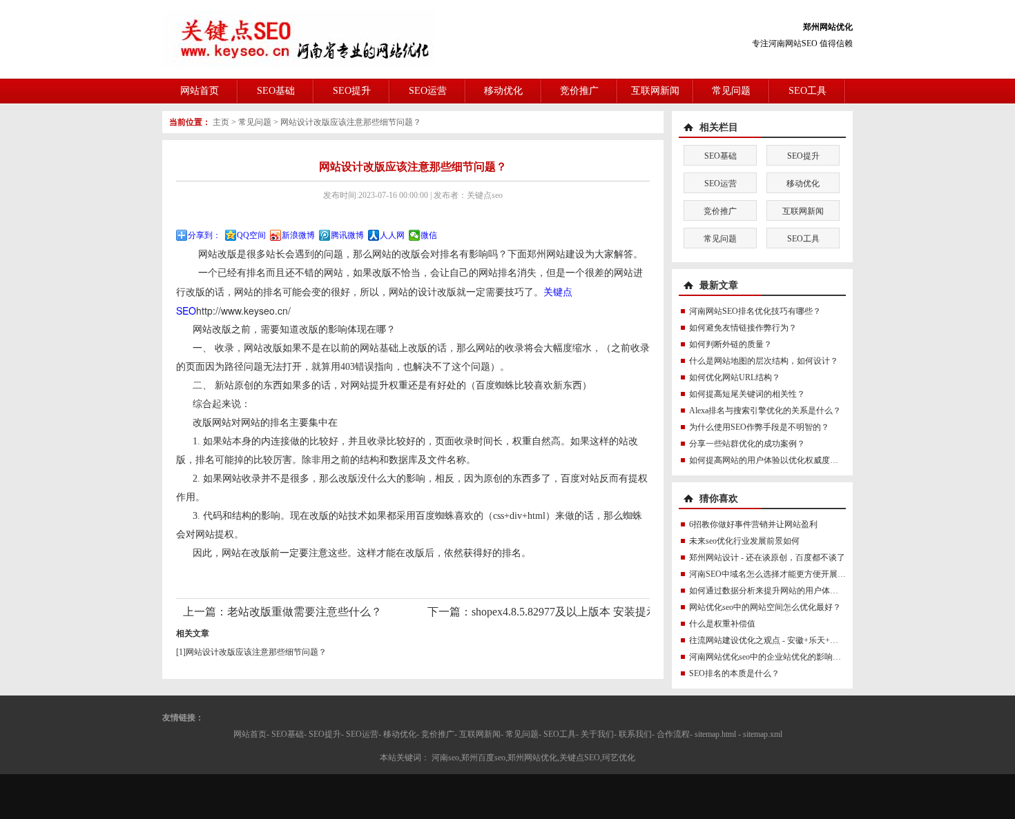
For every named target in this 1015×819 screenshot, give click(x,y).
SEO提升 (352, 91)
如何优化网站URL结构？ (734, 377)
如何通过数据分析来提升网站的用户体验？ (768, 590)
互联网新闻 (655, 91)
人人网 (392, 235)
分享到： (204, 235)
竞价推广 (579, 91)
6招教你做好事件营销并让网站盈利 (753, 524)
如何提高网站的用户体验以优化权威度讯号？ (772, 460)
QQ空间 (251, 235)
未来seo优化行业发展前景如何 (744, 541)
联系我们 (635, 734)
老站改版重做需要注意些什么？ (304, 612)
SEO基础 (276, 91)
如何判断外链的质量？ (730, 344)
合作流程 (673, 734)
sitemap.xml (762, 734)
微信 (428, 235)
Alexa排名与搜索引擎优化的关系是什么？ (765, 410)
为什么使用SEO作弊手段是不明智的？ (759, 427)
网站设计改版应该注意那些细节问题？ (350, 122)
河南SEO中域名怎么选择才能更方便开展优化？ (775, 574)
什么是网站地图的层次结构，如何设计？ (763, 361)
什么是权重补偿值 (722, 624)
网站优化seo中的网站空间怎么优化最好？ (765, 607)
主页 (221, 122)
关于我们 (597, 734)
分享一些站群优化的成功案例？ (747, 443)
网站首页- (251, 734)
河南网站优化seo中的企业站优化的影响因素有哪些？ (785, 657)
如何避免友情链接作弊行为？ (743, 328)
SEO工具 (807, 91)
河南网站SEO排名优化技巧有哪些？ (755, 311)
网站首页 (199, 91)
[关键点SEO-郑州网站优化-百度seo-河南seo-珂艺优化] (298, 38)
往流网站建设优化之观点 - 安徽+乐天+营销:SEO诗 (781, 640)
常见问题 (731, 91)
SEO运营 (428, 91)
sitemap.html (715, 734)
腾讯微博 (347, 235)
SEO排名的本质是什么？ (734, 673)
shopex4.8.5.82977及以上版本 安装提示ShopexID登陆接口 (609, 612)
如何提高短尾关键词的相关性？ (747, 394)
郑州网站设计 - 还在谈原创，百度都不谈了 (767, 557)
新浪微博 (298, 235)
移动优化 (503, 91)
